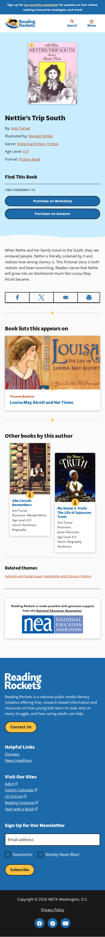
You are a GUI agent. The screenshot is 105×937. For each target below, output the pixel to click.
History (86, 576)
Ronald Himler (41, 135)
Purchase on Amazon (52, 213)
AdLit (11, 783)
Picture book (29, 159)
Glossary (12, 754)
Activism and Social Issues (23, 576)
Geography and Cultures (61, 576)
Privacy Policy (52, 909)
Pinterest (52, 923)
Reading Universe (21, 802)
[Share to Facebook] (17, 297)
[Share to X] (41, 297)
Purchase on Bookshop (52, 201)
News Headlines (18, 760)
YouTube (65, 923)
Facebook (39, 923)
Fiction (52, 143)
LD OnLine (16, 796)
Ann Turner (20, 128)
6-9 (26, 151)
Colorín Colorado (21, 789)
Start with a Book (21, 808)
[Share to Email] (65, 297)
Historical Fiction (31, 143)
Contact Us (21, 727)
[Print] (88, 297)
